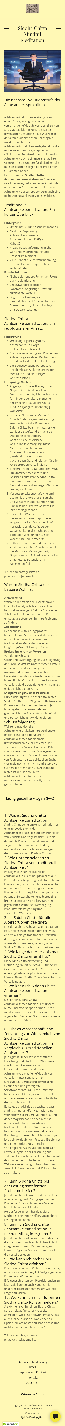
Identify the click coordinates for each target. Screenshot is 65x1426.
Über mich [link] (32, 1383)
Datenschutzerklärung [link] (32, 1362)
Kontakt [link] (32, 1377)
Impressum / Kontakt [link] (32, 1372)
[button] (8, 9)
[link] (32, 9)
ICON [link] (32, 1367)
